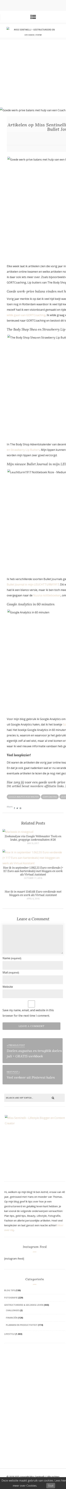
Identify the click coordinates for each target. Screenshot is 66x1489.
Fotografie (10, 1297)
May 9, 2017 (33, 843)
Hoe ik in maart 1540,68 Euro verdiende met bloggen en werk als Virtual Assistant (33, 893)
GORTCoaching (50, 797)
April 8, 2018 (33, 899)
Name (12, 958)
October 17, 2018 (33, 878)
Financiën (11, 1317)
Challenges (12, 1310)
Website (8, 987)
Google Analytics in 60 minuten (23, 797)
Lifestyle (9, 1334)
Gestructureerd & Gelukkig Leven (23, 1305)
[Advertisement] (33, 73)
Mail (11, 972)
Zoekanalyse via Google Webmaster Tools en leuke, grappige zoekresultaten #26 (33, 837)
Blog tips (9, 1290)
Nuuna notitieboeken (47, 595)
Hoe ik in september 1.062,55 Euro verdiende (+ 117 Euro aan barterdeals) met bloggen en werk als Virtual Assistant (33, 871)
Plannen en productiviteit (21, 1325)
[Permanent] (18, 832)
